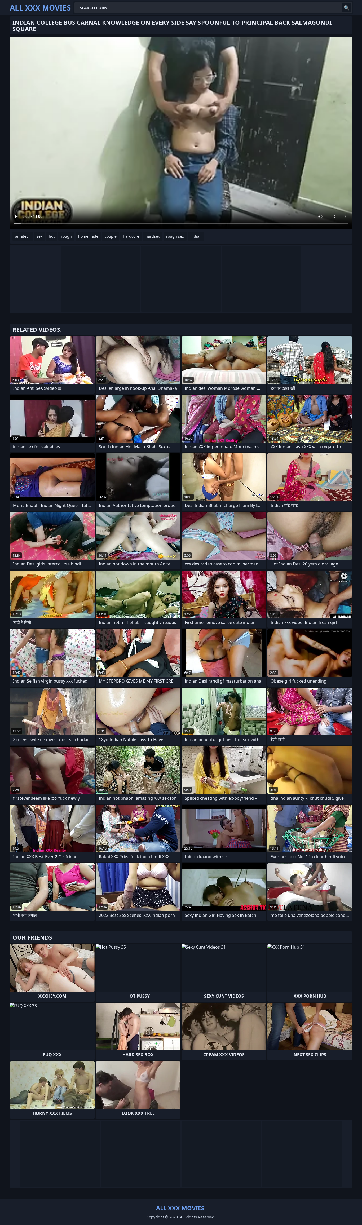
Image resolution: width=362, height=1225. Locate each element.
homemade (88, 236)
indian (196, 236)
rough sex (175, 236)
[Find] (346, 7)
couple (111, 236)
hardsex (152, 236)
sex (39, 236)
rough (66, 236)
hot (52, 236)
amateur (22, 236)
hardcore (131, 236)
